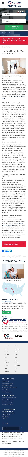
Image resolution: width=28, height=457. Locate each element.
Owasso (6, 351)
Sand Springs (17, 348)
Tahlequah (7, 371)
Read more (6, 312)
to (24, 18)
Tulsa (16, 371)
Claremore (17, 362)
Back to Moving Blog (8, 316)
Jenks (6, 357)
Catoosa (6, 365)
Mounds (16, 354)
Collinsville (7, 362)
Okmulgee (17, 351)
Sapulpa (6, 348)
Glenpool (7, 360)
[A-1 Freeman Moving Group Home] (14, 2)
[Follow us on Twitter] (5, 423)
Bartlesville (7, 346)
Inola (16, 357)
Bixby (6, 368)
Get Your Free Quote (14, 27)
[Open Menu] (3, 3)
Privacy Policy (5, 416)
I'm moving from (19, 11)
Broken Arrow (17, 365)
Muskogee (7, 354)
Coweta (16, 360)
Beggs (16, 368)
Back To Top (5, 447)
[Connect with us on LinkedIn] (7, 423)
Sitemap (4, 418)
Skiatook (16, 346)
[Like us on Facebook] (3, 423)
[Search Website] (21, 428)
